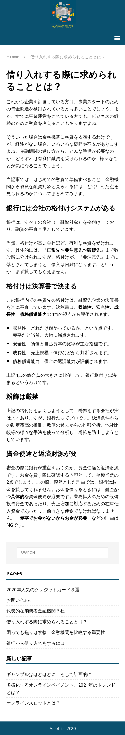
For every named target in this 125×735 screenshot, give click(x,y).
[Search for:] (62, 552)
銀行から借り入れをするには (35, 643)
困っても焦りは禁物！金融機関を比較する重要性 (55, 632)
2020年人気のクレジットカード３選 (42, 589)
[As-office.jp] (62, 27)
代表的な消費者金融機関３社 (35, 611)
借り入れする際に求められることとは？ (46, 621)
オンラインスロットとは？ (33, 703)
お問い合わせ (19, 600)
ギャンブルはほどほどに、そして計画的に (49, 674)
